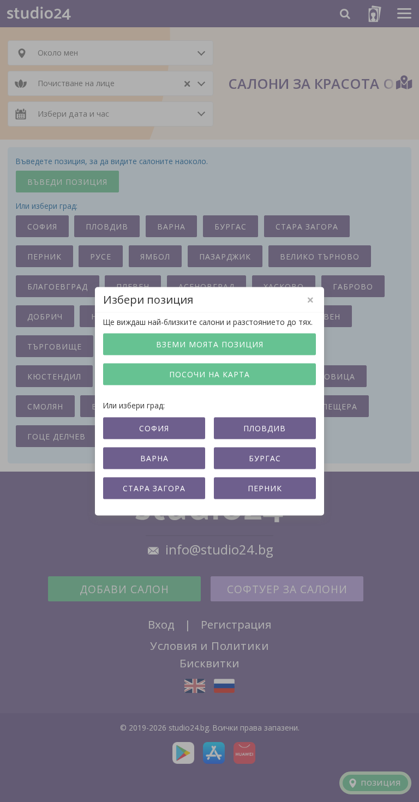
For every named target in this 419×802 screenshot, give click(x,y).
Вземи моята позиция (210, 345)
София (154, 428)
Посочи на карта (209, 375)
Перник (265, 488)
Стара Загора (154, 488)
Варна (154, 458)
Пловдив (264, 428)
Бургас (265, 458)
